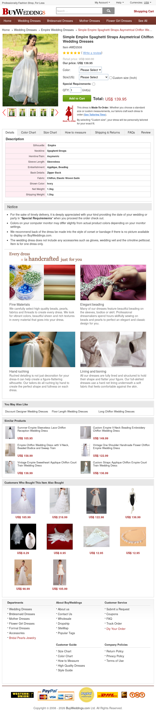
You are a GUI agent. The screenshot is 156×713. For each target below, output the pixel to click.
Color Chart (65, 656)
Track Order (114, 623)
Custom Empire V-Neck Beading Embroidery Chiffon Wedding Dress (119, 429)
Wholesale (64, 619)
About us (63, 609)
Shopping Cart (144, 11)
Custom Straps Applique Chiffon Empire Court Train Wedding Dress (120, 463)
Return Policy (115, 651)
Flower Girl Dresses (119, 21)
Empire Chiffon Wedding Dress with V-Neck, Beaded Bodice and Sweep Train (43, 446)
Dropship (63, 623)
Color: (66, 70)
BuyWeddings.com (78, 708)
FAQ (109, 619)
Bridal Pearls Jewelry (22, 638)
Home (7, 21)
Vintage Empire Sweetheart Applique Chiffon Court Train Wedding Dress (47, 463)
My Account (101, 2)
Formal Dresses (19, 628)
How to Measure (68, 661)
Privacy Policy (115, 656)
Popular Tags (66, 633)
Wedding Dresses (29, 21)
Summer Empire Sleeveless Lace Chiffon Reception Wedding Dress (41, 429)
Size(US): (69, 77)
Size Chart (64, 651)
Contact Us (65, 614)
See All (142, 21)
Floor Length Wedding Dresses (70, 411)
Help (118, 2)
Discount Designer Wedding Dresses (26, 411)
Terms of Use (115, 661)
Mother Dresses (89, 21)
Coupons (112, 614)
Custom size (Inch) (125, 78)
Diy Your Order (116, 629)
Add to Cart (77, 98)
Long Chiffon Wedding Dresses (117, 411)
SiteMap (63, 628)
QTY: (66, 90)
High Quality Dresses (71, 665)
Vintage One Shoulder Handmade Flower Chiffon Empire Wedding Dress (121, 446)
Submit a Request (117, 609)
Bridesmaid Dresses (60, 21)
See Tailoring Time (94, 114)
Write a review (92, 53)
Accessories (17, 633)
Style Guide (65, 670)
